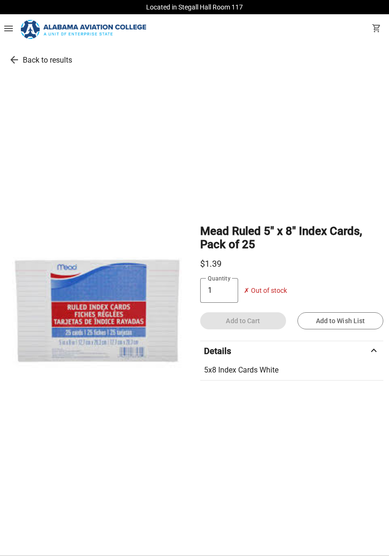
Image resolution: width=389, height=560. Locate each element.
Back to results (47, 60)
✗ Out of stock (265, 291)
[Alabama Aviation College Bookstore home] (83, 29)
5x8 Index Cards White (241, 369)
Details (292, 350)
